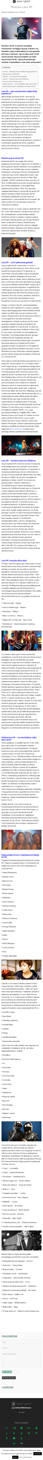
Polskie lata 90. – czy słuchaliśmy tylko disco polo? (20, 84)
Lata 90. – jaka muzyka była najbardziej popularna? (20, 71)
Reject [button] (15, 1457)
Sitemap (21, 1412)
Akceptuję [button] (38, 1453)
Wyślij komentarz (10, 1377)
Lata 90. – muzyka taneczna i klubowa (15, 79)
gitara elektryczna (17, 429)
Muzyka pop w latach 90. (11, 74)
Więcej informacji (25, 1457)
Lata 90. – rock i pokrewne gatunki (14, 76)
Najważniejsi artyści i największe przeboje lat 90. (19, 86)
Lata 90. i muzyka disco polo (12, 81)
